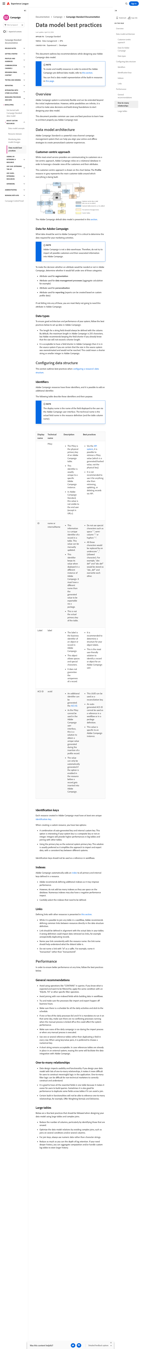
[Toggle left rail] (25, 10)
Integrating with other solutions (11, 91)
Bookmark (122, 18)
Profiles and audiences (10, 60)
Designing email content (11, 73)
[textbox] (14, 25)
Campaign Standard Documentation (83, 16)
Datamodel (11, 184)
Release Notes (10, 48)
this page (50, 81)
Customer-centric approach (124, 41)
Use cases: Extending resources (11, 176)
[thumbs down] (79, 1345)
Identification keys (124, 72)
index (74, 872)
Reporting (9, 85)
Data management (49, 41)
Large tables (122, 111)
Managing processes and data (13, 98)
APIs (61, 41)
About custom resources (11, 122)
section (94, 219)
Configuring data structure (126, 61)
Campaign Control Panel (14, 201)
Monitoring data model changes (14, 140)
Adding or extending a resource (11, 159)
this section (87, 72)
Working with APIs (12, 195)
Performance (121, 89)
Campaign (58, 16)
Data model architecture (125, 34)
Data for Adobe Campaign (123, 49)
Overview (120, 28)
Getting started (11, 54)
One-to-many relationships (123, 104)
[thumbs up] (73, 1345)
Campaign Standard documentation (13, 41)
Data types (122, 56)
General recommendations (125, 96)
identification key (43, 819)
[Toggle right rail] (116, 10)
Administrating (11, 190)
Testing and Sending (13, 80)
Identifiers (121, 67)
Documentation (43, 16)
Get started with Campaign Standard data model (14, 113)
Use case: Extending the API (14, 167)
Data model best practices (15, 149)
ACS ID (74, 705)
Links (120, 83)
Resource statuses (15, 134)
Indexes (121, 78)
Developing (9, 105)
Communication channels (11, 66)
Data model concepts (16, 128)
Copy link (134, 18)
